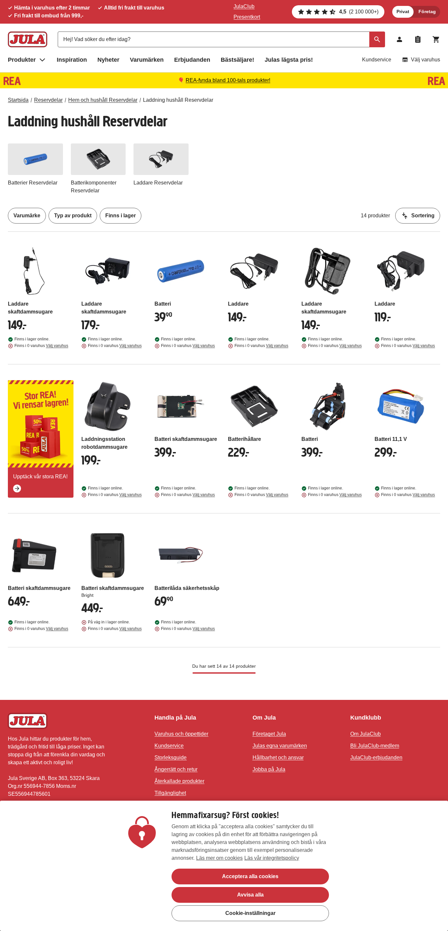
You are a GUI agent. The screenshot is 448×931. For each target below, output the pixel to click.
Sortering (423, 215)
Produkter (22, 59)
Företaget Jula (269, 734)
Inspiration (72, 59)
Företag (427, 11)
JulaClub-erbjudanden (376, 757)
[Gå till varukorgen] (436, 39)
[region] (224, 866)
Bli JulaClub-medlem (374, 745)
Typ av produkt (73, 215)
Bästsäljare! (237, 59)
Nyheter (108, 59)
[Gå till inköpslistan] (418, 39)
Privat (403, 11)
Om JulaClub (365, 734)
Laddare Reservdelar (158, 182)
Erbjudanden (192, 59)
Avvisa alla (250, 895)
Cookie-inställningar (250, 913)
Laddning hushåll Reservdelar (178, 100)
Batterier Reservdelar (32, 182)
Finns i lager (120, 215)
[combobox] (221, 39)
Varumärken (147, 59)
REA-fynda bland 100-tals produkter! (228, 80)
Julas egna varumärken (280, 745)
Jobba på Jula (269, 769)
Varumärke (26, 215)
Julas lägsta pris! (289, 59)
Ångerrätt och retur (175, 769)
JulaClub (244, 6)
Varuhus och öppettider (181, 734)
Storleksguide (170, 757)
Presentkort (247, 17)
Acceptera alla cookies (250, 876)
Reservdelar (48, 100)
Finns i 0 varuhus (41, 345)
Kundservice (376, 59)
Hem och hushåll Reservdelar (102, 100)
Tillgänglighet (170, 793)
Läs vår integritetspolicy (271, 858)
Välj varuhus (425, 59)
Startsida (18, 100)
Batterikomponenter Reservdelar (93, 186)
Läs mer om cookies (219, 858)
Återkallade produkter (179, 781)
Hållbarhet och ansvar (278, 757)
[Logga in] (399, 39)
